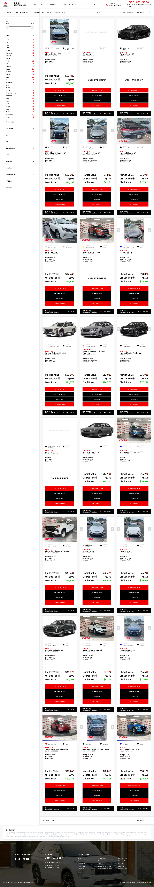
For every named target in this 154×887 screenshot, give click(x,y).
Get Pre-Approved (59, 95)
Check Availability (60, 105)
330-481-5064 (139, 2)
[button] (75, 32)
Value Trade (59, 100)
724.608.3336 (69, 113)
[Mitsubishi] (5, 4)
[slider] (7, 26)
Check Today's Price (60, 90)
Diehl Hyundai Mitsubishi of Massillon (52, 113)
